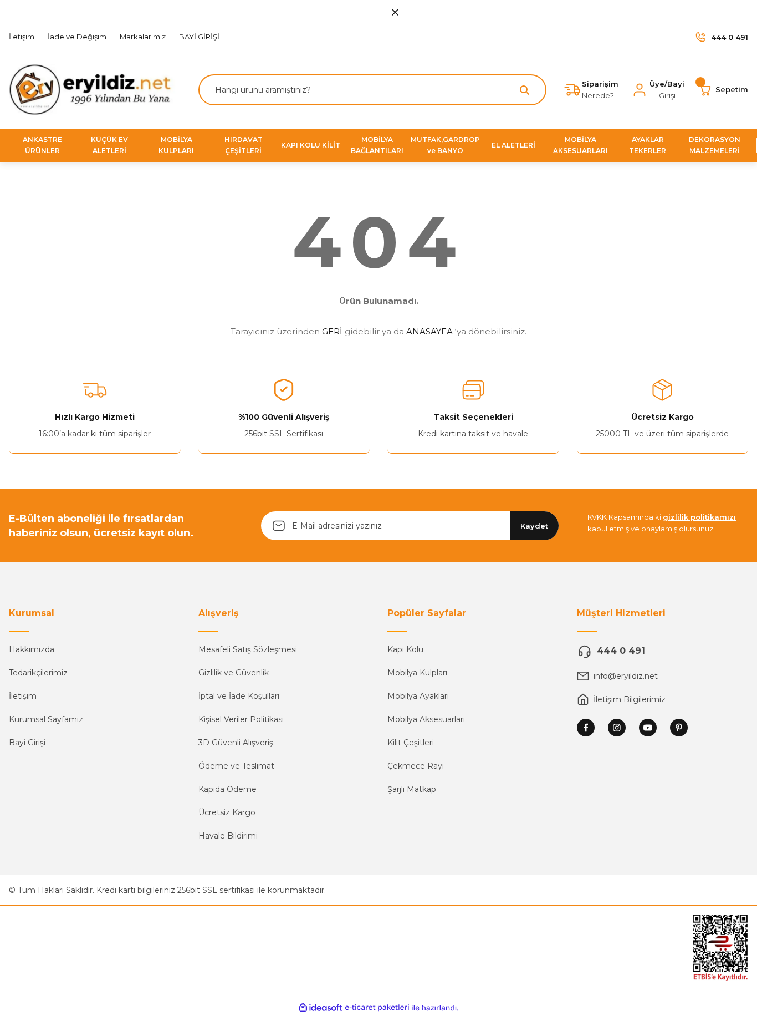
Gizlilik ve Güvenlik (233, 673)
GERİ (332, 331)
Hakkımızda (31, 649)
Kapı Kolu (405, 649)
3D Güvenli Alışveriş (235, 743)
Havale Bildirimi (228, 836)
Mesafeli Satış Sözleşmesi (247, 649)
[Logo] (94, 89)
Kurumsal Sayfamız (46, 719)
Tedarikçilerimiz (38, 673)
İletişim (23, 696)
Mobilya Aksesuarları (426, 719)
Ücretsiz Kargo (226, 812)
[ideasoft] (320, 1008)
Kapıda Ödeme (227, 789)
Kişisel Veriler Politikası (241, 719)
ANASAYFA (429, 331)
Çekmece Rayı (415, 766)
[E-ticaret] (377, 1008)
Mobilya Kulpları (417, 673)
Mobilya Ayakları (418, 696)
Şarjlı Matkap (411, 789)
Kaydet (534, 525)
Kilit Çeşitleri (410, 743)
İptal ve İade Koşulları (238, 696)
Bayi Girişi (27, 743)
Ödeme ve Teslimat (236, 766)
